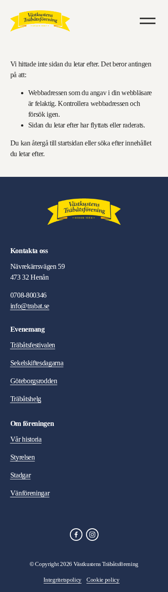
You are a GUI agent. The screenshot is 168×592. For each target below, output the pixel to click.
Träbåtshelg (25, 399)
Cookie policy (103, 579)
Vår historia (26, 439)
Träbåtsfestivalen (33, 345)
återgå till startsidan (57, 143)
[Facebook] (76, 534)
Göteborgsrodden (33, 381)
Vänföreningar (30, 493)
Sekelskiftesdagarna (37, 363)
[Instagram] (92, 534)
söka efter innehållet (124, 143)
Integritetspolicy (62, 579)
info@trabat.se (30, 306)
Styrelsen (22, 457)
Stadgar (20, 475)
